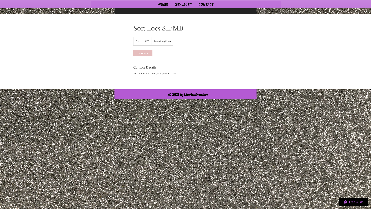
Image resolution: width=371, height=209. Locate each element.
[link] (142, 53)
